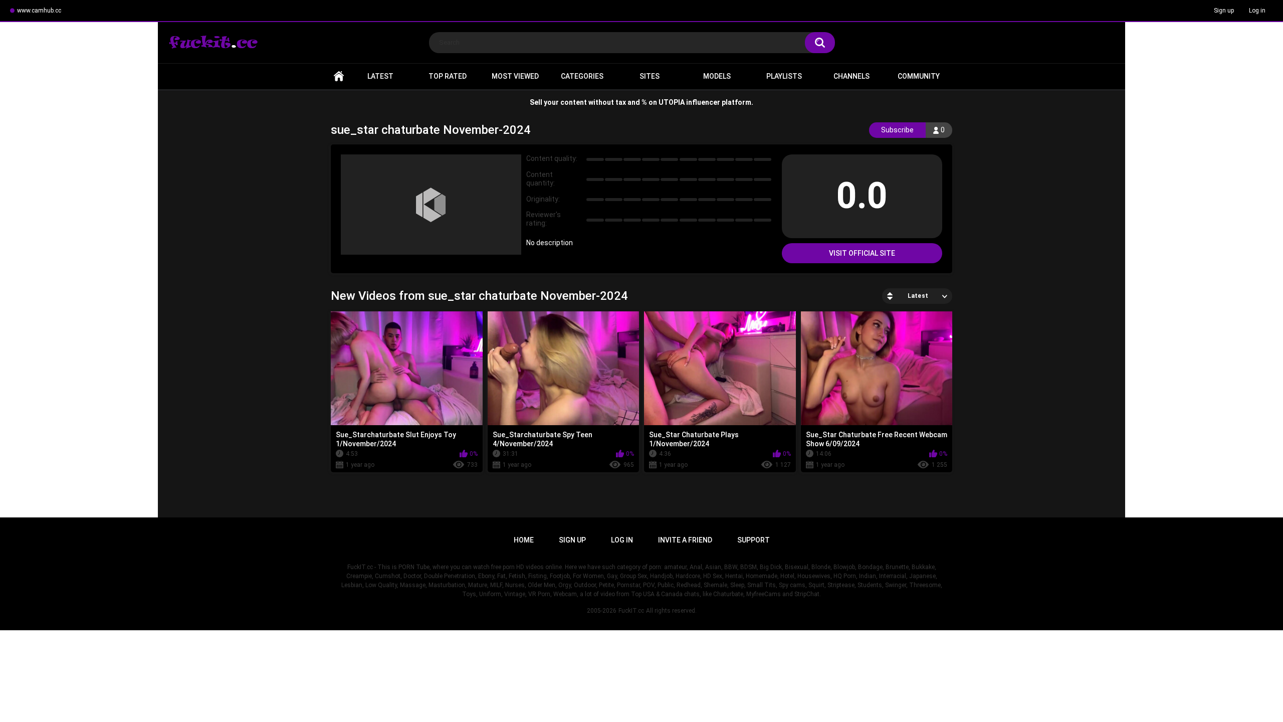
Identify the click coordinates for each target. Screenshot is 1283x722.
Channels (851, 76)
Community (919, 76)
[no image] (431, 204)
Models (717, 76)
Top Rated (448, 76)
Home (339, 76)
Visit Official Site (862, 253)
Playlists (784, 76)
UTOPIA (672, 102)
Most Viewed (515, 76)
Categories (582, 76)
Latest (380, 76)
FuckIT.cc (631, 610)
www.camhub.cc (39, 10)
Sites (649, 76)
